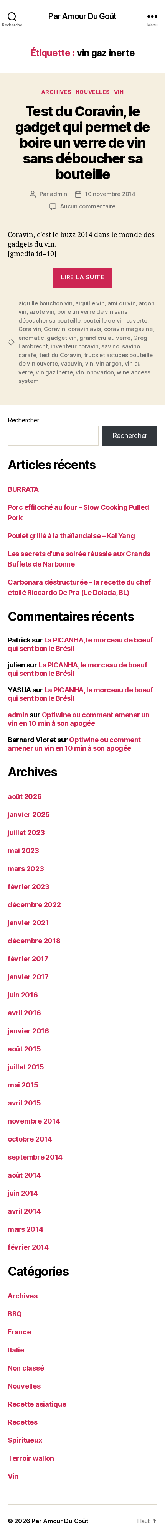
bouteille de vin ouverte (115, 320)
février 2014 (28, 1247)
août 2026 (25, 796)
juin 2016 (23, 995)
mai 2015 (23, 1085)
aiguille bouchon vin (45, 303)
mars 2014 (25, 1229)
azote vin (42, 311)
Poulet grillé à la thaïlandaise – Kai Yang (71, 536)
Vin (119, 92)
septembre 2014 (35, 1157)
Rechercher (23, 420)
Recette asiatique (37, 1404)
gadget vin (61, 337)
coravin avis (84, 329)
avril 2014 (24, 1211)
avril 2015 (24, 1103)
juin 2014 (23, 1193)
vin (89, 363)
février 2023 (29, 887)
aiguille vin (89, 303)
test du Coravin (60, 355)
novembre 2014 (34, 1121)
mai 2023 (23, 851)
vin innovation (95, 372)
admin (58, 194)
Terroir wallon (31, 1458)
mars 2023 (26, 869)
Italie (16, 1350)
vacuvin (71, 363)
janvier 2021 (28, 923)
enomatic (31, 337)
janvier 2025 (29, 815)
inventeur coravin (75, 346)
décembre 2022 (34, 905)
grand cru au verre (104, 337)
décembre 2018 (34, 941)
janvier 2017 (28, 977)
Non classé (26, 1368)
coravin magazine (128, 329)
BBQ (15, 1314)
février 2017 (28, 959)
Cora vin (29, 329)
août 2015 (24, 1049)
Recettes (23, 1422)
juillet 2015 (26, 1067)
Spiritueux (25, 1440)
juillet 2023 (26, 833)
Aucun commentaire (88, 206)
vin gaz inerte (54, 372)
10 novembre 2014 (110, 194)
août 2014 (24, 1175)
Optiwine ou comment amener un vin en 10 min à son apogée (78, 719)
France (19, 1332)
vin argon (109, 363)
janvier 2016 (28, 1031)
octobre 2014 (30, 1139)
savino (110, 346)
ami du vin (121, 303)
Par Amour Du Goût (82, 16)
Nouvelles (93, 92)
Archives (56, 92)
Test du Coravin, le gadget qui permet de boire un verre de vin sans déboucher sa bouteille (82, 143)
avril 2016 (24, 1013)
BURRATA (23, 489)
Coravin (54, 329)
